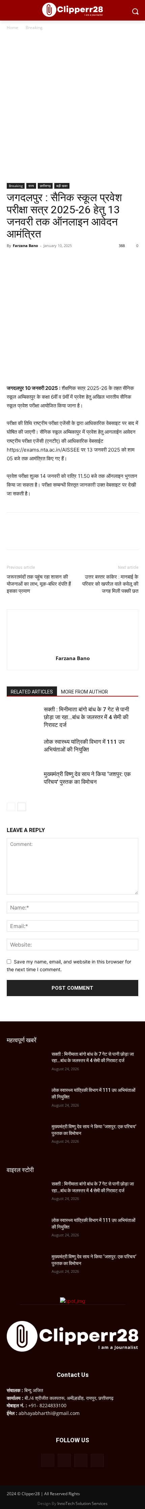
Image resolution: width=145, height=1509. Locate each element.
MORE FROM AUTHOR (84, 692)
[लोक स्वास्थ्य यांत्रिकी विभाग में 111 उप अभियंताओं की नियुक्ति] (23, 749)
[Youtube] (97, 1460)
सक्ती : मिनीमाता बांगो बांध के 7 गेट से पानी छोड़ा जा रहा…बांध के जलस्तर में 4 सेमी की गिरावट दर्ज (86, 717)
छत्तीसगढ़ (45, 185)
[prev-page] (11, 807)
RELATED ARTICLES (32, 692)
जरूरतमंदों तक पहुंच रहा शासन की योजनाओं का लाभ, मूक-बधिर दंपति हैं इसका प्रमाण (39, 584)
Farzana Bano (25, 245)
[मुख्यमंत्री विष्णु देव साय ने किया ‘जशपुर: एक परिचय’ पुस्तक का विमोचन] (23, 782)
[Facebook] (13, 261)
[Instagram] (64, 1460)
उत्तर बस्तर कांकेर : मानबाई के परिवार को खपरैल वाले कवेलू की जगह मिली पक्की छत (110, 584)
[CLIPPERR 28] (72, 10)
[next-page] (22, 807)
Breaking (34, 27)
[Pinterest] (44, 261)
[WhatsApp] (60, 261)
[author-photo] (72, 649)
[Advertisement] (72, 107)
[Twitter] (29, 261)
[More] (76, 261)
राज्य (31, 185)
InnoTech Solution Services (82, 1503)
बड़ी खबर (61, 185)
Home (12, 27)
